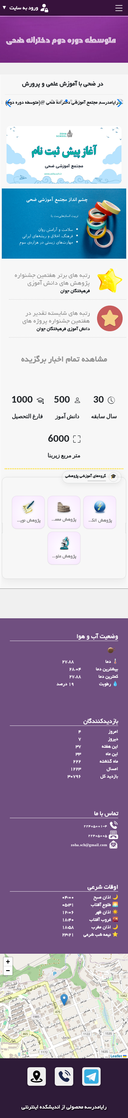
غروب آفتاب (100, 920)
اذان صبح (102, 897)
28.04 (75, 669)
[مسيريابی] (36, 1076)
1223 (75, 769)
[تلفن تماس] (64, 1076)
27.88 (68, 662)
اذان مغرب (101, 927)
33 (78, 754)
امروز (113, 731)
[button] (64, 1000)
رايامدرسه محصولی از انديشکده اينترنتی (64, 1107)
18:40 (68, 920)
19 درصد (65, 684)
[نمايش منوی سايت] (118, 8)
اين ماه (112, 754)
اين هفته (110, 746)
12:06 (68, 912)
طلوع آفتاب (101, 905)
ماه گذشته (109, 761)
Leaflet (116, 1056)
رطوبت (105, 684)
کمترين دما (108, 676)
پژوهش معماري (64, 519)
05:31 (68, 905)
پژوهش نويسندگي (28, 520)
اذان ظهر (103, 912)
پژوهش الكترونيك (99, 520)
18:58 (68, 927)
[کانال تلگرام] (91, 1076)
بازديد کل (109, 776)
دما (108, 662)
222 (77, 761)
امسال (112, 769)
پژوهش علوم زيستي (64, 556)
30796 (74, 776)
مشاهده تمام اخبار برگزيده (64, 360)
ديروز (113, 739)
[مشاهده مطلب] (110, 281)
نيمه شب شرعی (97, 935)
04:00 (68, 897)
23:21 (68, 935)
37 (78, 746)
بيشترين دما (107, 669)
